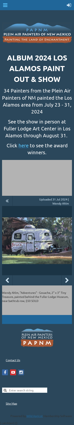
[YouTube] (13, 372)
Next (67, 280)
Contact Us (13, 360)
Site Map (11, 403)
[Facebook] (5, 372)
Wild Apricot (35, 416)
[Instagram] (21, 372)
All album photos (7, 201)
